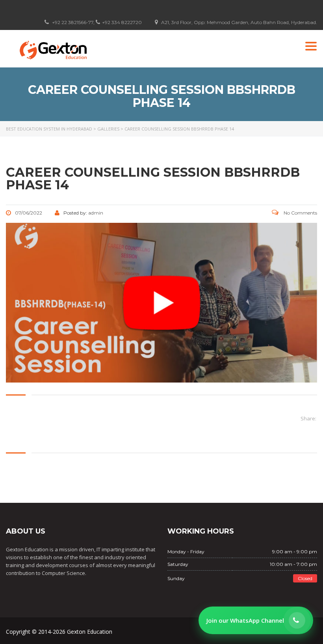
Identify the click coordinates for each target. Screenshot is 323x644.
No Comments (299, 213)
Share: (308, 418)
